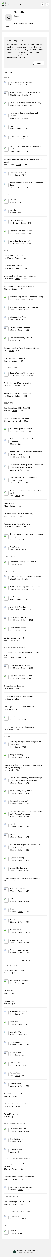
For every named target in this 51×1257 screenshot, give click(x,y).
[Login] (47, 4)
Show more (25, 961)
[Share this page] (42, 4)
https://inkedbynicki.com (23, 23)
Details (20, 85)
